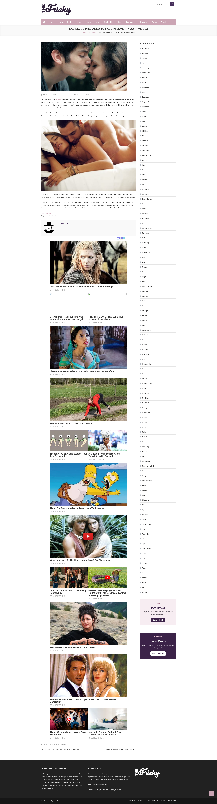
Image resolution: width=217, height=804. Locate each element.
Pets (143, 456)
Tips (143, 544)
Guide (144, 272)
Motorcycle (146, 413)
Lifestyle (145, 374)
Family (144, 209)
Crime (144, 165)
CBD (143, 121)
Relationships (108, 22)
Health (69, 22)
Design (144, 179)
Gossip (144, 267)
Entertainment (131, 22)
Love (97, 22)
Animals (145, 53)
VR (143, 587)
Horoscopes (146, 330)
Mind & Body (146, 403)
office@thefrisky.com (100, 784)
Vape (144, 573)
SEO (143, 495)
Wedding (145, 592)
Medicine (145, 398)
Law (143, 359)
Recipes (145, 476)
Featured (145, 218)
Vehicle (144, 578)
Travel (163, 22)
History (144, 315)
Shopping (145, 500)
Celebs (79, 22)
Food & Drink (147, 228)
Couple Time (146, 155)
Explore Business (158, 653)
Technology (146, 534)
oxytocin (54, 744)
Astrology (145, 68)
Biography (145, 87)
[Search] (172, 4)
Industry (145, 345)
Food (144, 223)
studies (63, 744)
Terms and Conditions (158, 801)
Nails (144, 432)
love (49, 744)
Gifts (143, 257)
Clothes (145, 145)
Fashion (145, 213)
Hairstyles (145, 301)
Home (52, 22)
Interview (145, 354)
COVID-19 (146, 160)
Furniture (145, 233)
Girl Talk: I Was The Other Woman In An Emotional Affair (63, 749)
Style (119, 22)
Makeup (145, 388)
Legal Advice (146, 364)
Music (144, 427)
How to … (145, 340)
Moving (144, 422)
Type (144, 568)
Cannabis (145, 107)
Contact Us (140, 801)
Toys (143, 558)
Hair (143, 281)
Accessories (146, 48)
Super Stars (146, 524)
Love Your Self (147, 383)
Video (144, 582)
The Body (145, 539)
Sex (59, 744)
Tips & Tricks (146, 548)
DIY (143, 184)
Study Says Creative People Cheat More (118, 749)
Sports (144, 510)
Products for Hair (148, 466)
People (144, 451)
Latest (148, 801)
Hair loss (145, 296)
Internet (145, 349)
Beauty (144, 77)
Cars (144, 111)
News (61, 22)
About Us (132, 801)
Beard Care (146, 73)
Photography (146, 461)
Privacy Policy (172, 801)
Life (143, 369)
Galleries (145, 238)
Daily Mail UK (46, 213)
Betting (144, 82)
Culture (144, 175)
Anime (144, 58)
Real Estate (146, 471)
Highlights (145, 311)
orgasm (58, 99)
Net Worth (145, 437)
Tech (144, 529)
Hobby (144, 320)
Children (145, 131)
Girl (143, 262)
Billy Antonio (47, 95)
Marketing (145, 393)
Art (143, 63)
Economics (146, 189)
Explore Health (158, 620)
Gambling (145, 243)
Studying (145, 514)
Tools (144, 553)
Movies (88, 22)
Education (145, 194)
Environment (146, 204)
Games (144, 247)
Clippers (145, 141)
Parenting (143, 22)
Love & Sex (67, 95)
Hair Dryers (146, 291)
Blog (143, 92)
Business (145, 97)
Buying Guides (147, 102)
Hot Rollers (146, 335)
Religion (145, 485)
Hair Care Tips (147, 286)
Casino (144, 116)
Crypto (144, 170)
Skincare (145, 505)
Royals (154, 22)
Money (144, 408)
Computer (145, 150)
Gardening (146, 252)
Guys (144, 277)
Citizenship (146, 136)
